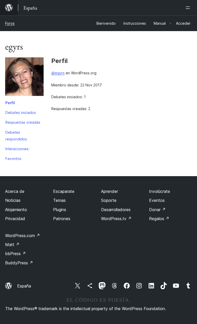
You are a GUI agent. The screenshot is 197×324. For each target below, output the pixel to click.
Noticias (13, 200)
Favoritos (13, 158)
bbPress (15, 253)
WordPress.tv (116, 218)
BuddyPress (19, 262)
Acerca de (14, 191)
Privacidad (15, 218)
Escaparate (63, 191)
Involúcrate (159, 191)
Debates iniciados (20, 112)
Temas (59, 200)
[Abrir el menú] (189, 7)
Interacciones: (17, 149)
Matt (12, 244)
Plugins (59, 209)
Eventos (157, 200)
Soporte (108, 200)
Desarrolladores (116, 209)
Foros (10, 23)
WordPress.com (22, 235)
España (24, 286)
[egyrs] (24, 77)
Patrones (61, 218)
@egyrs (58, 73)
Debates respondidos (16, 135)
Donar (157, 209)
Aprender (109, 191)
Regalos (159, 218)
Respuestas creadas (22, 122)
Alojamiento (16, 209)
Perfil (10, 103)
